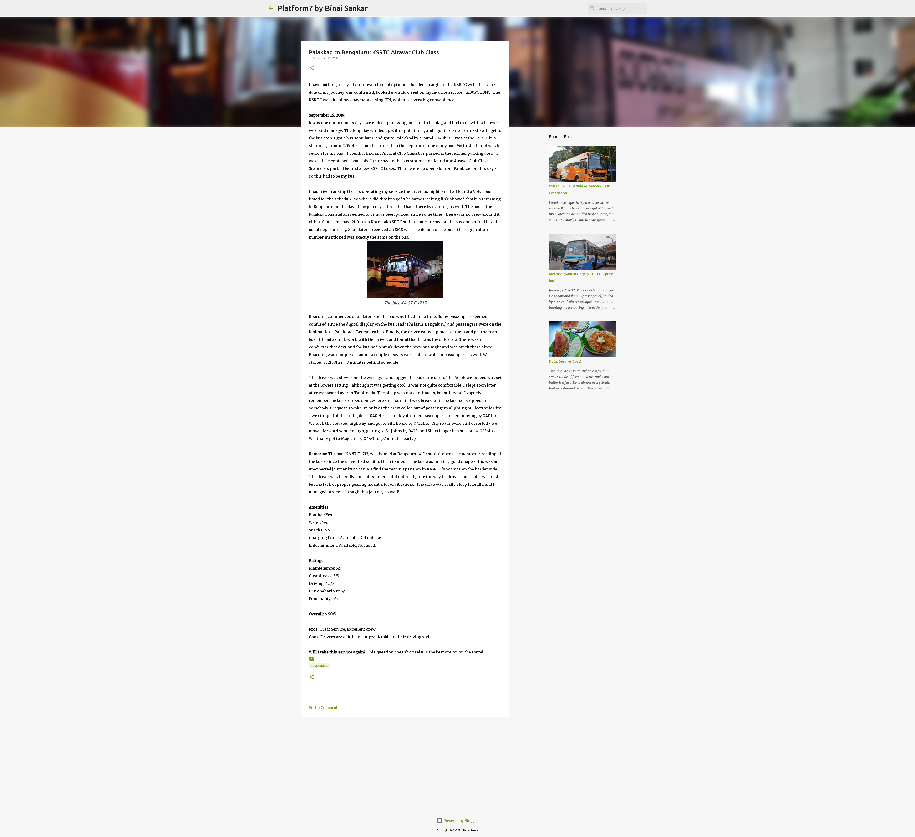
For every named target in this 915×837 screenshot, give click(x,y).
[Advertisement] (405, 758)
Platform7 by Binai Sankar (322, 8)
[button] (312, 68)
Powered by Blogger (460, 820)
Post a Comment (323, 707)
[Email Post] (312, 660)
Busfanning (319, 665)
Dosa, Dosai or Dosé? (565, 361)
